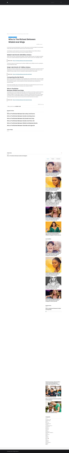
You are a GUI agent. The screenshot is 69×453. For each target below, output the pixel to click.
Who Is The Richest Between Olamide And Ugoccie (21, 125)
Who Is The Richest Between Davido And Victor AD (20, 121)
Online (46, 435)
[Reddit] (16, 106)
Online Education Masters (51, 396)
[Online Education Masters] (53, 391)
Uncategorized (12, 33)
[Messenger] (17, 106)
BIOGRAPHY (47, 419)
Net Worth (47, 426)
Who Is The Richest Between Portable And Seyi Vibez (53, 309)
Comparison (15, 37)
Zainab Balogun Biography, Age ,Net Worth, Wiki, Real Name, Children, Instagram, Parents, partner (53, 189)
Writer (46, 430)
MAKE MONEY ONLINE (49, 432)
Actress (47, 429)
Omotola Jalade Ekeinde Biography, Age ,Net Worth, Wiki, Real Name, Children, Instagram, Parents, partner (53, 234)
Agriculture (47, 434)
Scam (46, 433)
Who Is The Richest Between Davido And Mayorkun (21, 116)
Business (47, 438)
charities (47, 441)
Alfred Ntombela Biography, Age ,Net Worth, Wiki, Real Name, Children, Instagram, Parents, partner (53, 174)
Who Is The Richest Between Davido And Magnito (17, 155)
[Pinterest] (15, 106)
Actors (46, 427)
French (47, 437)
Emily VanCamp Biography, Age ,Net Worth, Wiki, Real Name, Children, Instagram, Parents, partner (53, 219)
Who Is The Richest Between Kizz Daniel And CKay (20, 118)
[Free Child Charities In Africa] (53, 406)
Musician (47, 428)
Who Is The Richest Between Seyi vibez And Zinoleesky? (53, 399)
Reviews (47, 422)
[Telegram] (19, 106)
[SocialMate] (9, 2)
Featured (47, 440)
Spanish (47, 443)
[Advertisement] (28, 11)
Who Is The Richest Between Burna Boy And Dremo (21, 113)
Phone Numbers (48, 442)
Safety (46, 444)
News (46, 424)
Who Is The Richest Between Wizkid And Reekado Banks (22, 123)
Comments (58, 158)
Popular (52, 158)
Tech (46, 439)
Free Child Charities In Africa (51, 412)
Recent (48, 158)
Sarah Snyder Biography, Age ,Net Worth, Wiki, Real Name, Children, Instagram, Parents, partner (52, 204)
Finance (47, 436)
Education (47, 431)
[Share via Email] (20, 106)
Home (9, 33)
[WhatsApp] (18, 106)
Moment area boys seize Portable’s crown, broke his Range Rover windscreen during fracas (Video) (53, 383)
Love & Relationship (48, 425)
